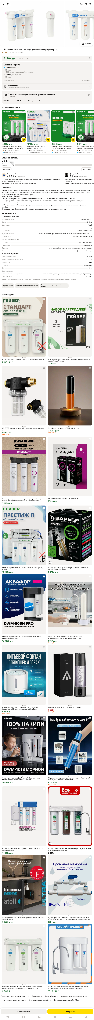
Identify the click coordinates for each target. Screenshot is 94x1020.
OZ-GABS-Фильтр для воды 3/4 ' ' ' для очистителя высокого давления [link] (23, 429)
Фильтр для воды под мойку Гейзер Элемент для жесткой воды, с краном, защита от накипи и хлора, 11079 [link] (13, 147)
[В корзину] (23, 139)
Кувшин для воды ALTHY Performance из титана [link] (64, 707)
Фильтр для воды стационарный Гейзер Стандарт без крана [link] (23, 359)
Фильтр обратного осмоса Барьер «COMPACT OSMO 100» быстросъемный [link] (22, 849)
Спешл (23, 1017)
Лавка (39, 1017)
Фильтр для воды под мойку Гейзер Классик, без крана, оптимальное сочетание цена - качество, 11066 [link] (62, 147)
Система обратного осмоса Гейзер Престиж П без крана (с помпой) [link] (22, 568)
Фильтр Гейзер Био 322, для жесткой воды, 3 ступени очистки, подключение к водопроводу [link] (70, 849)
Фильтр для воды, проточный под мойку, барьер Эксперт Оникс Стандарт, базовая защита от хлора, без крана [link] (22, 500)
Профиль (86, 1017)
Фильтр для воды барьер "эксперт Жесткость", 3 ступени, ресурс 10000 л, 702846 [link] (68, 568)
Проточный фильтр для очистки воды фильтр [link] (63, 498)
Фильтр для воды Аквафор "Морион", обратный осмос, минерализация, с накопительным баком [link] (21, 779)
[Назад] (4, 4)
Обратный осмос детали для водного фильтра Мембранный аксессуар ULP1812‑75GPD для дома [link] (69, 779)
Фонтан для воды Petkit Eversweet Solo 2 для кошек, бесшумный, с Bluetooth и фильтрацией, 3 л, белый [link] (20, 708)
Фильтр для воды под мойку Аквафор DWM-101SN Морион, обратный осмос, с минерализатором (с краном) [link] (68, 987)
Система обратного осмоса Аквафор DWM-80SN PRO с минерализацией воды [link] (21, 637)
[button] (47, 58)
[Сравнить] (81, 4)
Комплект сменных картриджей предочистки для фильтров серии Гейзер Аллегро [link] (69, 360)
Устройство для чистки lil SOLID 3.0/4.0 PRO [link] (63, 428)
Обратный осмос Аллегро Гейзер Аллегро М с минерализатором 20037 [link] (36, 147)
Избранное (55, 1017)
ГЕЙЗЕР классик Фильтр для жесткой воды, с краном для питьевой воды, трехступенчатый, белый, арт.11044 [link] (22, 987)
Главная (8, 1017)
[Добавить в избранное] (85, 4)
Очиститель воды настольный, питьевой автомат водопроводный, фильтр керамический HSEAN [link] (65, 637)
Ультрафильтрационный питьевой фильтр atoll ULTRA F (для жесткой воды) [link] (23, 918)
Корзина (70, 1017)
